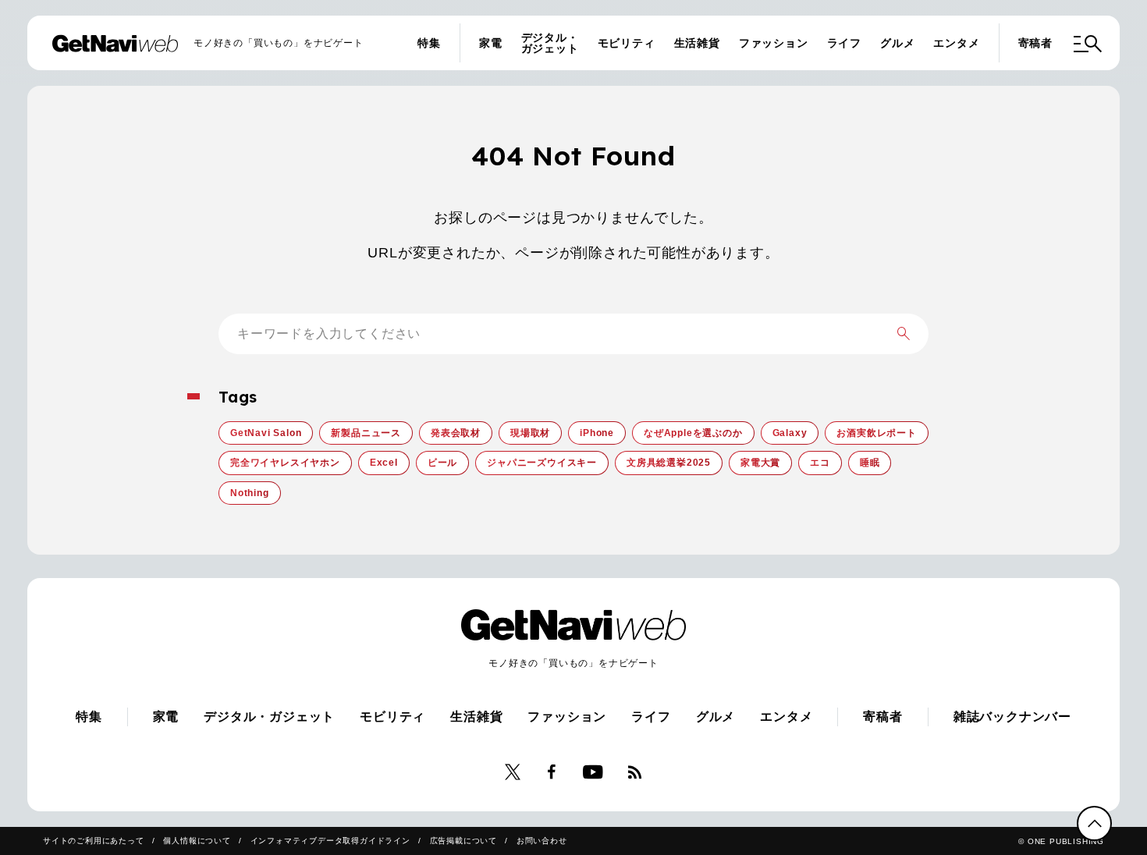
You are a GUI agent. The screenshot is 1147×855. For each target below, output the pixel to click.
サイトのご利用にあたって (93, 840)
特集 (429, 42)
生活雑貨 (697, 42)
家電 (490, 42)
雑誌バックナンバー (1012, 716)
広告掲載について (463, 840)
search (903, 334)
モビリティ (626, 42)
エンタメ (956, 42)
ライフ (844, 42)
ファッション (773, 42)
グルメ (897, 42)
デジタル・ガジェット (550, 43)
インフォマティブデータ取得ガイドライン (330, 840)
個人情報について (196, 840)
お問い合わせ (542, 840)
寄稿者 (1035, 42)
